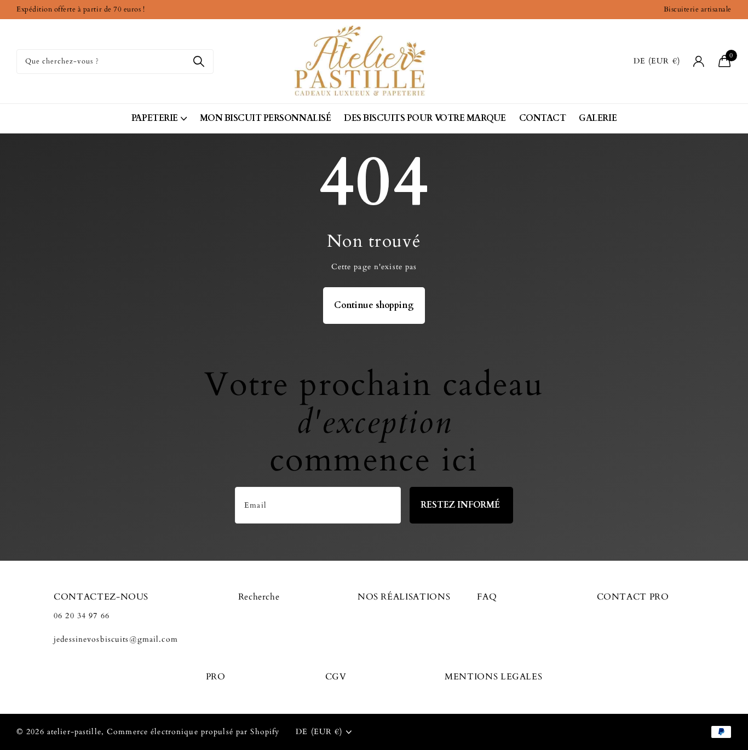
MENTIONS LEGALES (493, 677)
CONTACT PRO (633, 597)
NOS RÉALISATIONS (404, 597)
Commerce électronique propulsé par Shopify (193, 731)
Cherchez (198, 61)
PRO (216, 677)
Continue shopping (373, 305)
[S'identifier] (699, 61)
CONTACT (542, 118)
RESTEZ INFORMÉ (461, 505)
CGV (336, 677)
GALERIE (598, 118)
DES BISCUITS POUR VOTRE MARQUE (425, 118)
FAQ (487, 597)
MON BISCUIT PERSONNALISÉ (265, 118)
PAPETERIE (154, 118)
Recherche (259, 597)
